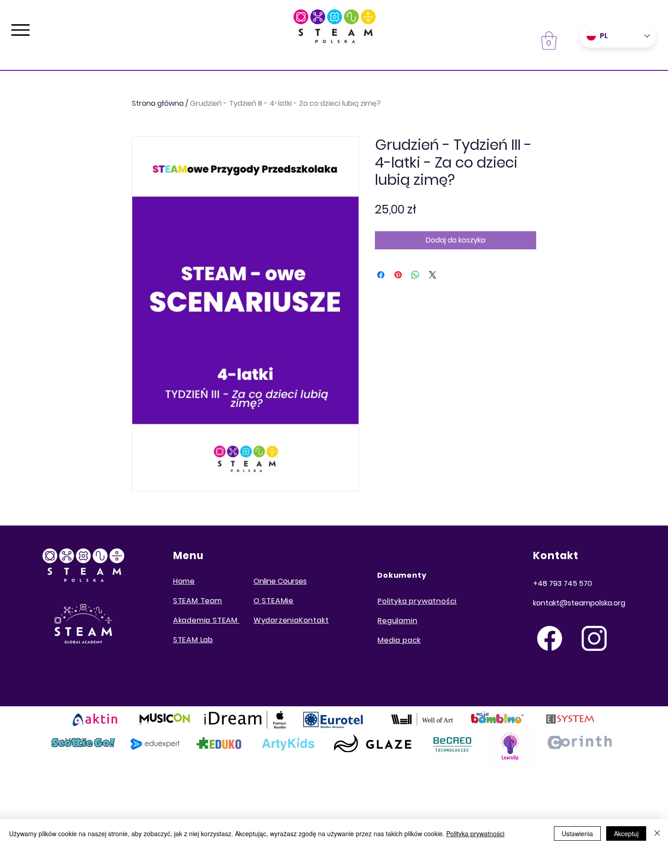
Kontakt (314, 620)
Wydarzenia (276, 620)
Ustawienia (577, 833)
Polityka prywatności (475, 833)
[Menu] (20, 30)
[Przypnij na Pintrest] (398, 274)
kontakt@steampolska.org (579, 603)
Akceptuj (626, 833)
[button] (549, 40)
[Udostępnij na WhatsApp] (415, 274)
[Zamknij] (657, 833)
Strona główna (158, 103)
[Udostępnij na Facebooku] (380, 274)
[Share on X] (432, 274)
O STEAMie (274, 600)
